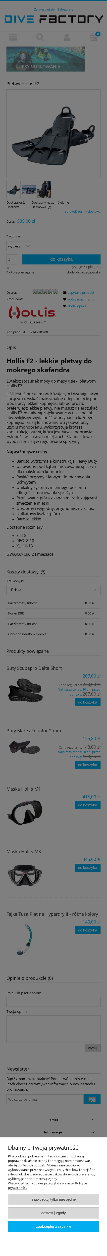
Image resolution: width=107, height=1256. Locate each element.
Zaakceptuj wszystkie (53, 1226)
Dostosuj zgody (53, 1213)
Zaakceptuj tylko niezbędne (54, 1199)
